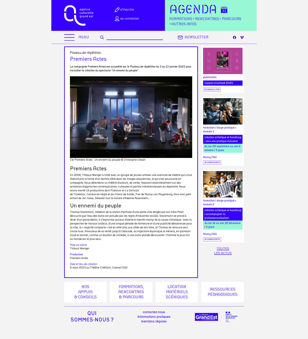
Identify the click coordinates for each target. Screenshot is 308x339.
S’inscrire (127, 9)
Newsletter (196, 37)
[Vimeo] (242, 37)
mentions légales (154, 321)
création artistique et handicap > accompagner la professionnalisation (222, 214)
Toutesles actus (223, 251)
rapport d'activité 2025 (218, 83)
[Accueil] (78, 15)
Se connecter (129, 18)
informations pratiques (153, 316)
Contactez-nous (154, 312)
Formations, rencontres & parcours (131, 292)
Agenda (193, 10)
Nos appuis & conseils (85, 292)
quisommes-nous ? (92, 316)
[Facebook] (234, 37)
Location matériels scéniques (177, 292)
